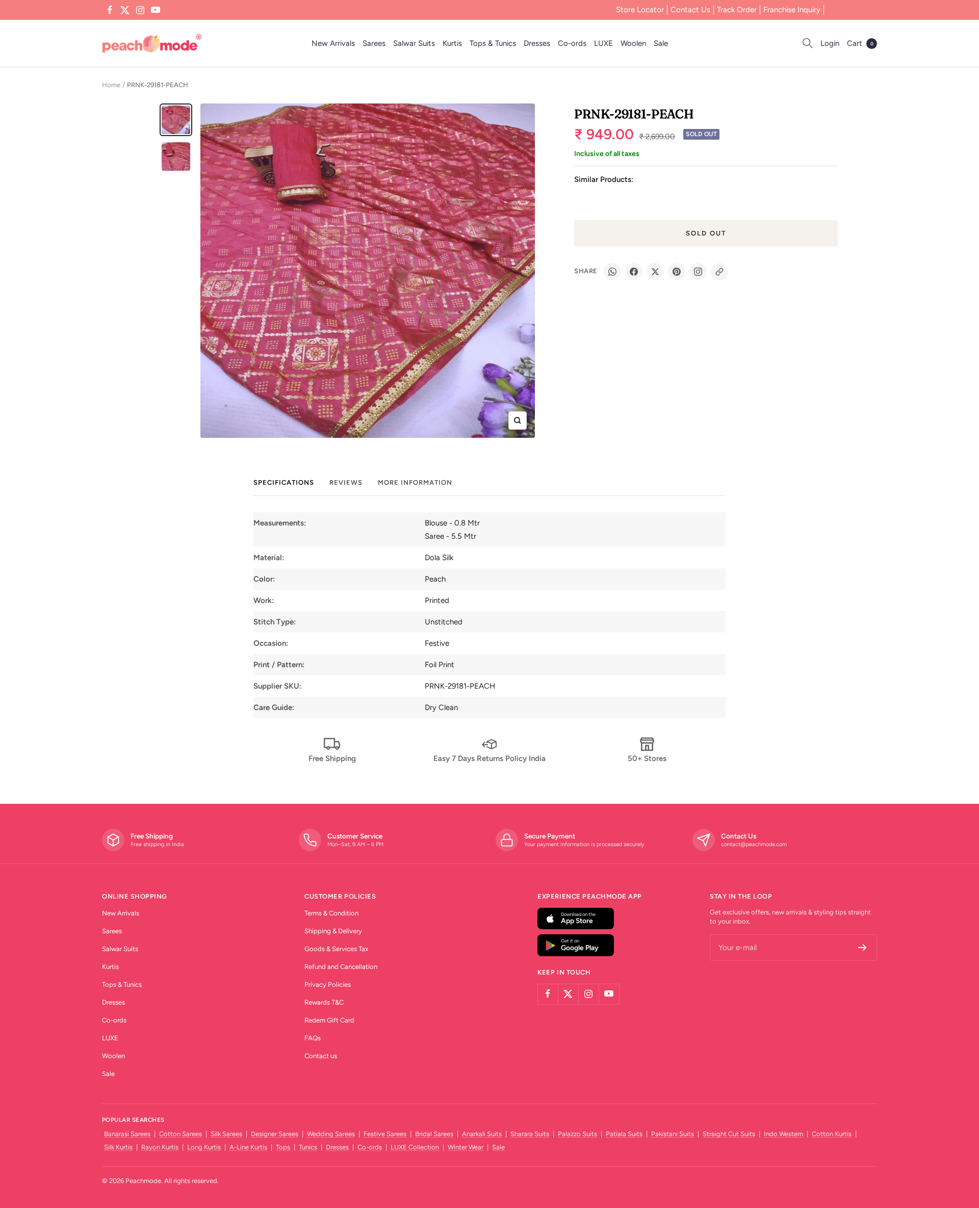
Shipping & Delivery (333, 931)
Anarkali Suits (482, 1134)
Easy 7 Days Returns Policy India (489, 758)
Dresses (537, 43)
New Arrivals (333, 43)
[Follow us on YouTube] (155, 10)
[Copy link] (719, 271)
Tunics (308, 1147)
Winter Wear (465, 1147)
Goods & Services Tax (336, 949)
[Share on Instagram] (698, 271)
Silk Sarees (226, 1134)
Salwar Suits (414, 43)
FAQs (312, 1038)
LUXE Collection (415, 1147)
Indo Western (783, 1134)
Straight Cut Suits (729, 1134)
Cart (860, 43)
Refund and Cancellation (340, 966)
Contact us (320, 1056)
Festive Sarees (385, 1134)
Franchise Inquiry (791, 9)
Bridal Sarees (434, 1134)
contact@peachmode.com (754, 844)
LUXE (603, 43)
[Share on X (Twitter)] (655, 271)
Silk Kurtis (118, 1147)
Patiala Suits (624, 1134)
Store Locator (640, 9)
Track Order (737, 9)
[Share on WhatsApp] (612, 271)
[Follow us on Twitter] (125, 10)
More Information (415, 482)
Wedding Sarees (331, 1134)
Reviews (346, 482)
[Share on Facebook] (633, 271)
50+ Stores (647, 758)
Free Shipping (332, 758)
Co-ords (572, 43)
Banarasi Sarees (127, 1134)
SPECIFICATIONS (283, 482)
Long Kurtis (204, 1147)
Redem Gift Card (329, 1020)
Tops (283, 1147)
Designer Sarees (274, 1134)
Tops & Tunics (493, 43)
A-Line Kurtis (248, 1147)
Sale (661, 43)
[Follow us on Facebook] (109, 10)
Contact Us (690, 9)
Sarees (374, 43)
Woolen (633, 43)
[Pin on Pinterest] (676, 271)
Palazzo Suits (577, 1134)
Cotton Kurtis (832, 1134)
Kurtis (452, 43)
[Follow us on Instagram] (140, 10)
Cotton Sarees (180, 1134)
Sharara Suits (529, 1134)
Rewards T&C (324, 1002)
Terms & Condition (331, 913)
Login (829, 43)
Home (111, 85)
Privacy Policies (327, 984)
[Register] (862, 947)
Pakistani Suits (672, 1134)
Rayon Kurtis (159, 1147)
